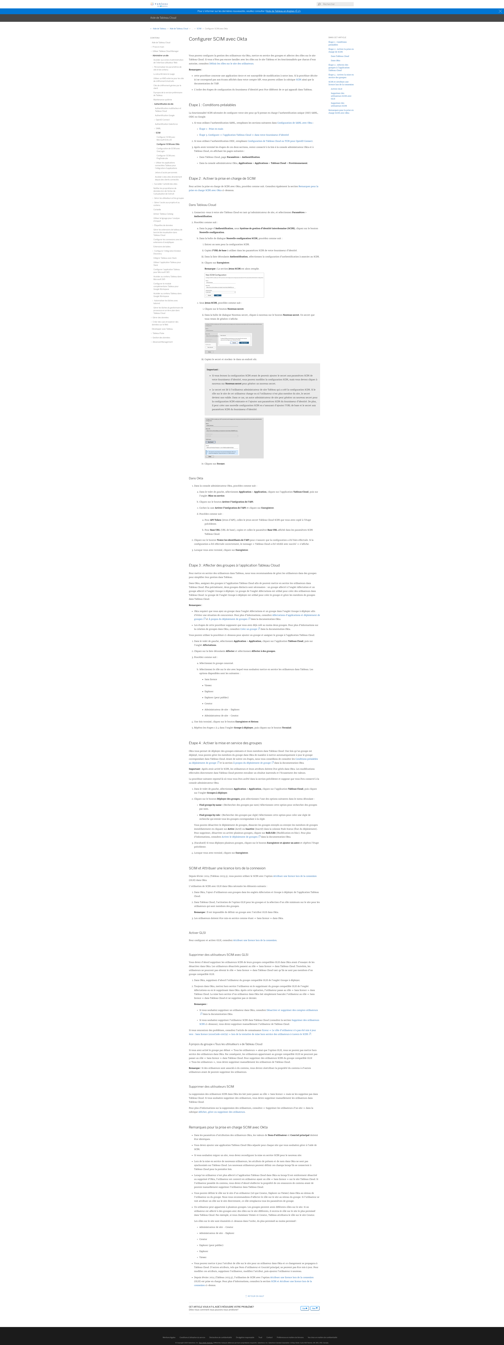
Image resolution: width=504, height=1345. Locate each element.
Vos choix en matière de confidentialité (322, 1337)
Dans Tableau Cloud (340, 56)
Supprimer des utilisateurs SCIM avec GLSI (341, 96)
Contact (269, 1337)
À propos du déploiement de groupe (252, 763)
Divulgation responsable (245, 1337)
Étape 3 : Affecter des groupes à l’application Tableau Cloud (339, 68)
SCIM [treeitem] (157, 133)
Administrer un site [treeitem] (160, 55)
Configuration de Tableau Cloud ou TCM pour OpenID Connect (280, 141)
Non (314, 1308)
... (193, 29)
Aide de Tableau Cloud (179, 29)
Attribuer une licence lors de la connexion (295, 876)
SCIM (199, 29)
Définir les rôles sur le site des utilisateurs (231, 63)
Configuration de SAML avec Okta (294, 122)
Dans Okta (335, 60)
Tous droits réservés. (206, 1343)
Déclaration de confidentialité (220, 1337)
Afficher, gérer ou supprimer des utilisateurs (221, 1112)
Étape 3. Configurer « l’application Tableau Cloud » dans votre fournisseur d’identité (244, 135)
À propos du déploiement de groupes (229, 619)
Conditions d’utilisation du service (192, 1337)
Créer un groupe (249, 629)
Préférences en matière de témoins (290, 1337)
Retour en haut (255, 1296)
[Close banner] (500, 11)
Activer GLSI (336, 89)
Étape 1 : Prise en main (211, 129)
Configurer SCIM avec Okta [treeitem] (168, 144)
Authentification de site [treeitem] (163, 104)
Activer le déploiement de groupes (240, 836)
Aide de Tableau (160, 29)
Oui (303, 1308)
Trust (260, 1337)
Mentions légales (169, 1337)
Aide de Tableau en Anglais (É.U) (283, 11)
